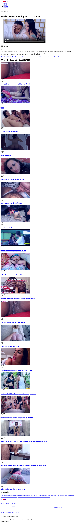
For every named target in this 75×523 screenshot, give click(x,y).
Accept (2, 521)
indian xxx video (58, 507)
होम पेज (5, 3)
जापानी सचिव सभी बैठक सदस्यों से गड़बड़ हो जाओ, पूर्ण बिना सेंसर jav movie (20, 418)
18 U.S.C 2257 (4, 512)
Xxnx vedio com (63, 495)
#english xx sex (44, 56)
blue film (8, 503)
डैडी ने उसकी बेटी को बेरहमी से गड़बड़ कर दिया (12, 179)
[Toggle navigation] (7, 1)
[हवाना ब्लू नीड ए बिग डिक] (15, 221)
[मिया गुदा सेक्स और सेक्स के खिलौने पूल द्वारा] (15, 197)
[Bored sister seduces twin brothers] (15, 340)
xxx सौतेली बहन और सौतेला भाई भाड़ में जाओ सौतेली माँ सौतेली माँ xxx (18, 298)
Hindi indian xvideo (34, 497)
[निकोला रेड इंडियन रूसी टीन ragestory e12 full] (15, 483)
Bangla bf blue (18, 497)
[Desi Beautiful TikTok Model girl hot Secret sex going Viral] (15, 388)
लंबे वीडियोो (6, 6)
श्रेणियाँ (5, 5)
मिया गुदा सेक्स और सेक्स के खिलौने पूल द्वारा (11, 203)
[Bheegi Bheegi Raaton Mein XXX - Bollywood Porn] (15, 364)
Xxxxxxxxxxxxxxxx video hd (45, 495)
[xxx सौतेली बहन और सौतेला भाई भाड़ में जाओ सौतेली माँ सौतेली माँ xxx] (15, 293)
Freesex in (12, 495)
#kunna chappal (36, 56)
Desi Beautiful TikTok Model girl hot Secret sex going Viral (18, 394)
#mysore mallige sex (21, 56)
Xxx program (7, 495)
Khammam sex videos (44, 497)
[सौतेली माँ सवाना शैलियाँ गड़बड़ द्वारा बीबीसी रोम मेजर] (15, 245)
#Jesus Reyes (4, 56)
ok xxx (13, 506)
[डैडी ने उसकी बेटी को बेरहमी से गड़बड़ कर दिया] (15, 173)
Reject (7, 521)
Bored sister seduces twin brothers (11, 346)
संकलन (2, 108)
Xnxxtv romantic (19, 495)
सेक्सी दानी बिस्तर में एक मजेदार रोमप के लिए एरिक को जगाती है (16, 84)
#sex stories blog (52, 56)
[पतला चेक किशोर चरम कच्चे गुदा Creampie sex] (15, 317)
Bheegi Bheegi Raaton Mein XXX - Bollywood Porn (16, 370)
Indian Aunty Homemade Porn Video (12, 274)
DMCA (17, 512)
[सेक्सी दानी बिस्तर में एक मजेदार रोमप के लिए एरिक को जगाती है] (15, 78)
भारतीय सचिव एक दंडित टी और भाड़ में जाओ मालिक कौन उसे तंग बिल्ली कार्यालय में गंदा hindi (24, 441)
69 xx (2, 495)
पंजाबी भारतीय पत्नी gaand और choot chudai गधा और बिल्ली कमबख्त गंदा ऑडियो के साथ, (24, 465)
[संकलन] (15, 102)
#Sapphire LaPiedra (11, 56)
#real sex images (60, 56)
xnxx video (13, 503)
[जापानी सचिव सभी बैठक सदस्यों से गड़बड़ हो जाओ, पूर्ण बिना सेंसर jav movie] (15, 412)
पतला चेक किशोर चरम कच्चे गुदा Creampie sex (13, 322)
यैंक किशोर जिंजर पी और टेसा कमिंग (9, 131)
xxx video (3, 503)
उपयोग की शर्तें (11, 512)
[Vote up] (1, 45)
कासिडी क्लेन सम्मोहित (6, 155)
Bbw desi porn (11, 497)
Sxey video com (26, 497)
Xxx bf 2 (5, 497)
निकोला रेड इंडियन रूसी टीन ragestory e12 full (13, 489)
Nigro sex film (34, 495)
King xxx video (26, 495)
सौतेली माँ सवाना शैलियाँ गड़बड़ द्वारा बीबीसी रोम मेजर (13, 251)
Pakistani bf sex (55, 495)
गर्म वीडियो (6, 7)
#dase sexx (29, 56)
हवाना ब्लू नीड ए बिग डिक (7, 227)
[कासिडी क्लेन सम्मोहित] (15, 150)
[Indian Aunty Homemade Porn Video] (15, 269)
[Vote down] (2, 45)
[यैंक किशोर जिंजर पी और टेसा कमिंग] (15, 126)
